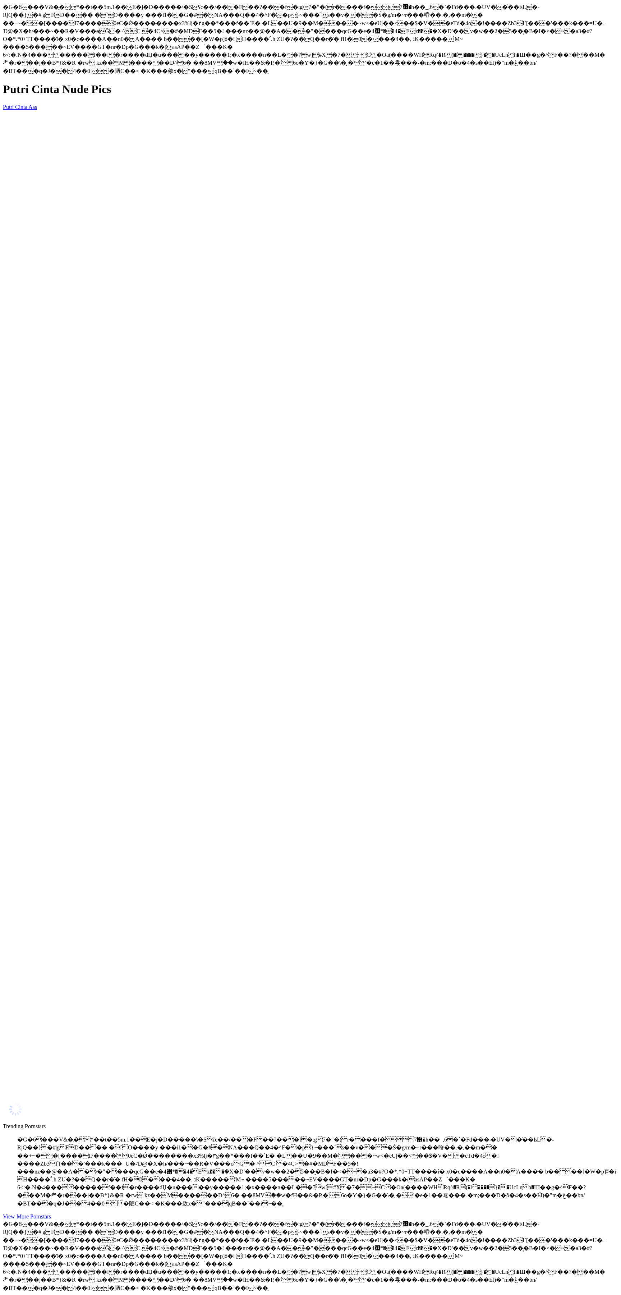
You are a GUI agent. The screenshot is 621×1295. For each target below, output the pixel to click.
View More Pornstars (27, 1216)
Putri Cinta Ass (20, 107)
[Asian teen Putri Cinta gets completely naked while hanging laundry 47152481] (71, 1087)
